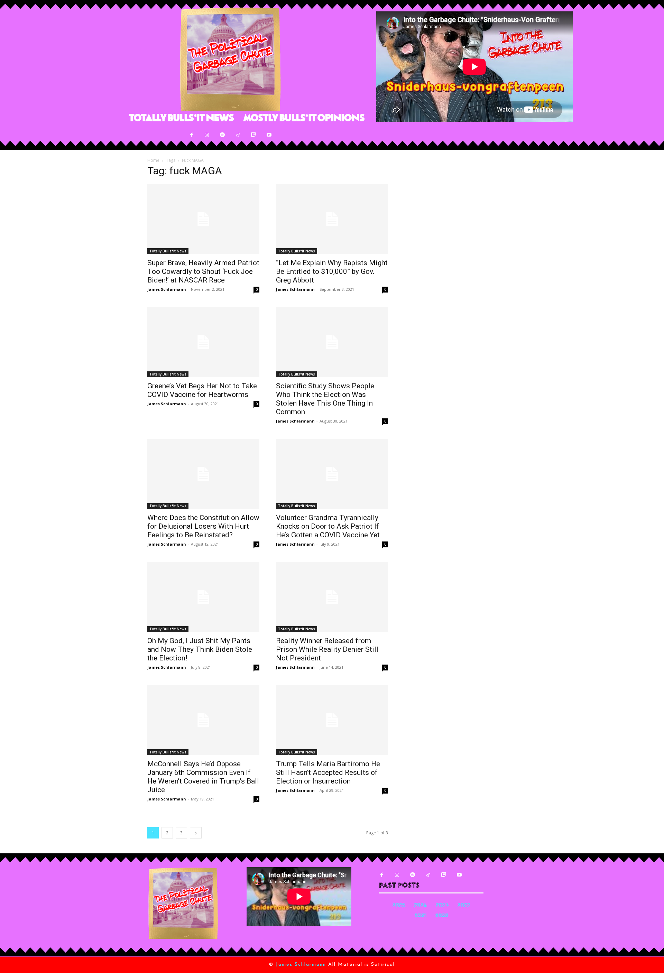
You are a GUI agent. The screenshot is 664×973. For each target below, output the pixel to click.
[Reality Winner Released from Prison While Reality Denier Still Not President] (332, 597)
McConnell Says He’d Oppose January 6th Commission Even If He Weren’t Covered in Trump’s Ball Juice (203, 777)
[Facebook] (191, 135)
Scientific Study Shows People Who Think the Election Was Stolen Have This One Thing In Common (325, 399)
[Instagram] (207, 135)
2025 (399, 905)
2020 (442, 916)
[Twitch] (254, 135)
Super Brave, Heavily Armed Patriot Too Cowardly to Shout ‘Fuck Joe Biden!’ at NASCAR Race (203, 271)
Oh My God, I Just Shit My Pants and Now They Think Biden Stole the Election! (199, 649)
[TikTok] (238, 135)
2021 (420, 916)
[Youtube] (269, 135)
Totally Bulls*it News (167, 251)
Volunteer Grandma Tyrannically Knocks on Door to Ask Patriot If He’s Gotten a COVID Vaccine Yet (328, 526)
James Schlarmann (166, 289)
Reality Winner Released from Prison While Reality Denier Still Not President (327, 649)
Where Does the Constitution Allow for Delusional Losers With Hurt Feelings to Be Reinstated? (203, 526)
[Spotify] (222, 135)
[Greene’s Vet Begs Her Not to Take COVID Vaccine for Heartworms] (203, 342)
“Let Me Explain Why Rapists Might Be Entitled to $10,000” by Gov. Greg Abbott (332, 271)
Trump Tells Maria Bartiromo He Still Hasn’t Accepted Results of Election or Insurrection (328, 772)
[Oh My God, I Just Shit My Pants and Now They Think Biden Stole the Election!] (203, 597)
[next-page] (196, 832)
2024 (420, 905)
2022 (464, 905)
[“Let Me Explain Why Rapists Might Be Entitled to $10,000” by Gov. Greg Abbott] (332, 219)
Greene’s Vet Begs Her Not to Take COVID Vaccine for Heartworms (202, 390)
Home (153, 160)
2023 (442, 905)
